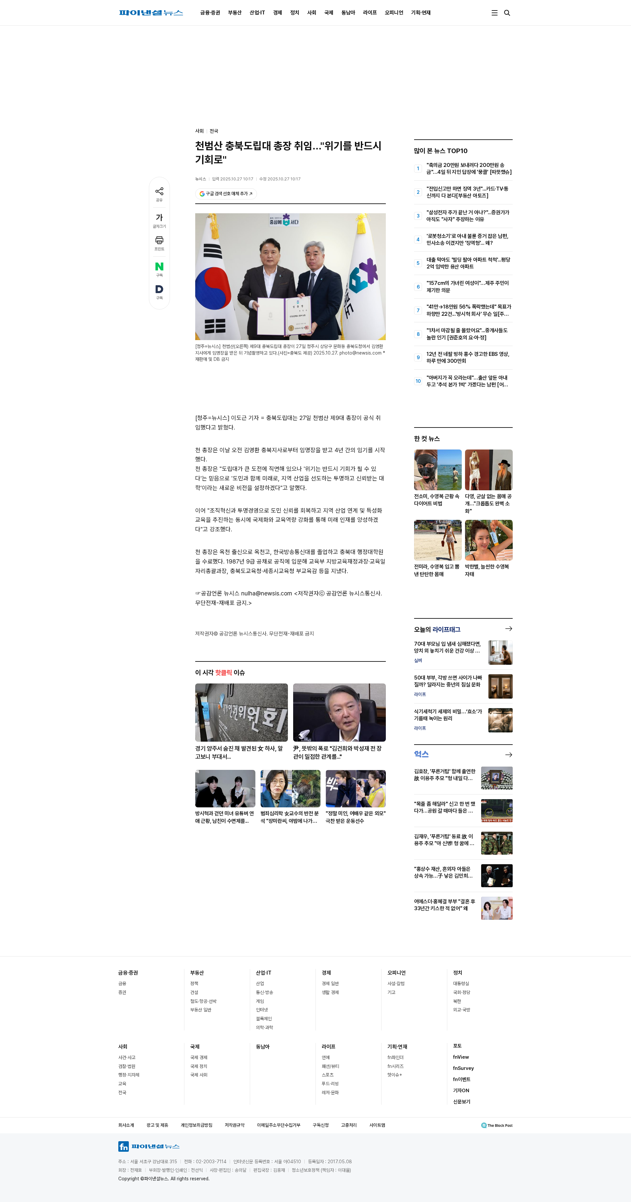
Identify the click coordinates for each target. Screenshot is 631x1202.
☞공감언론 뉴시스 (217, 593)
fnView (461, 1057)
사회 (311, 13)
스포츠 (328, 1074)
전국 (214, 131)
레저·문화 (330, 1092)
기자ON (461, 1091)
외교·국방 (461, 1009)
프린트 (159, 249)
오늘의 (437, 630)
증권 (122, 992)
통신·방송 (264, 992)
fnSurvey (463, 1068)
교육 (122, 1083)
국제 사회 (198, 1074)
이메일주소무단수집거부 (278, 1125)
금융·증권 (210, 13)
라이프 (370, 13)
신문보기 (461, 1102)
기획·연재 (421, 13)
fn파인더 (395, 1057)
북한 (457, 1001)
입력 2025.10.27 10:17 (232, 178)
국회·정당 (461, 992)
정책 (194, 983)
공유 (159, 200)
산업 (260, 983)
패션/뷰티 (330, 1066)
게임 (260, 1001)
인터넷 (262, 1009)
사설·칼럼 (396, 983)
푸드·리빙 (330, 1083)
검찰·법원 (126, 1066)
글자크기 (159, 226)
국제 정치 (198, 1066)
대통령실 (461, 983)
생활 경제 (330, 992)
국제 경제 (198, 1057)
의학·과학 (264, 1027)
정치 (294, 13)
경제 (277, 13)
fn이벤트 (462, 1079)
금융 (122, 983)
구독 (159, 275)
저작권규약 (235, 1125)
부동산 (235, 13)
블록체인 (264, 1018)
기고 (391, 992)
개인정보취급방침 (196, 1125)
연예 (326, 1057)
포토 (457, 1046)
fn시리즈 (395, 1066)
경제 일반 (330, 983)
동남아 (348, 13)
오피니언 (394, 13)
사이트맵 (377, 1125)
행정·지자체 (128, 1074)
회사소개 (126, 1125)
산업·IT (257, 13)
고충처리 (349, 1125)
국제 (329, 13)
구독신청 (321, 1125)
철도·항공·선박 (203, 1001)
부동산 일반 (200, 1009)
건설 (194, 992)
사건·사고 (126, 1057)
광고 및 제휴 (157, 1125)
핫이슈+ (394, 1074)
